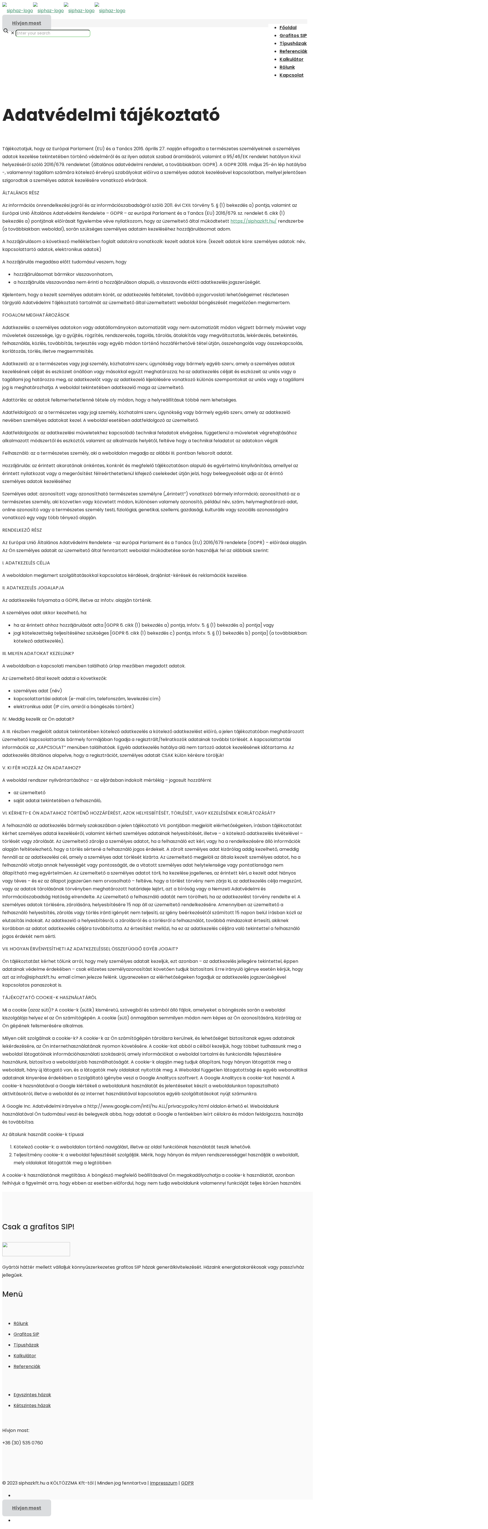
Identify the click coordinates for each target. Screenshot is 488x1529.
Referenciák (27, 1366)
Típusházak (26, 1345)
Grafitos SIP (26, 1334)
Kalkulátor (25, 1355)
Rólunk (21, 1323)
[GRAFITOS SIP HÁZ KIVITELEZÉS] (63, 10)
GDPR (187, 1483)
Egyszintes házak (32, 1394)
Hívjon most (26, 23)
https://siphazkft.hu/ (253, 221)
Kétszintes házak (32, 1405)
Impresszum (163, 1483)
